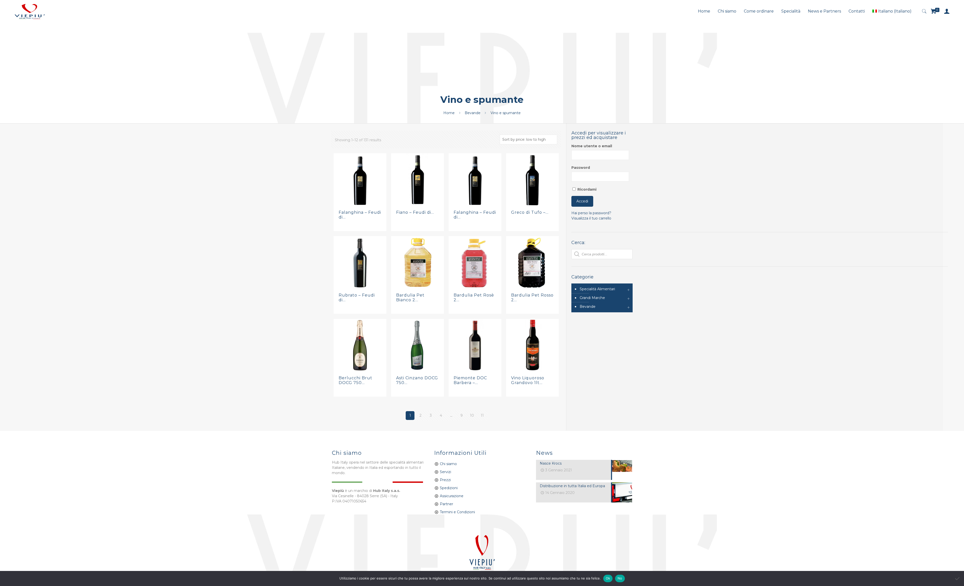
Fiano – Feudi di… (415, 212)
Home (449, 113)
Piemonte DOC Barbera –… (470, 380)
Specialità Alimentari (597, 289)
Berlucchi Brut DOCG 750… (355, 380)
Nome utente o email (591, 146)
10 (472, 415)
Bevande (472, 113)
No (620, 578)
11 (482, 415)
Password (580, 167)
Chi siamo (448, 464)
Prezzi (445, 480)
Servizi (445, 472)
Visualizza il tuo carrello (591, 218)
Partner (446, 504)
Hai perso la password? (591, 213)
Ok (608, 578)
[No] (957, 578)
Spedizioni (449, 488)
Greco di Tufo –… (530, 212)
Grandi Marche (592, 298)
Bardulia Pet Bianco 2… (410, 297)
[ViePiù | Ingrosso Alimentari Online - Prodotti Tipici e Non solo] (30, 11)
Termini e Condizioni (457, 512)
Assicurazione (451, 496)
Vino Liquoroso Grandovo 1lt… (527, 380)
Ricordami (586, 189)
